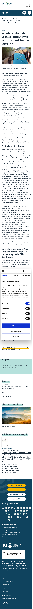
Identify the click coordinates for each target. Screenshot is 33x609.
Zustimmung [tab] (5, 275)
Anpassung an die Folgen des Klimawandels (12, 530)
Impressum (5, 578)
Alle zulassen (16, 325)
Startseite (4, 18)
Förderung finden (16, 485)
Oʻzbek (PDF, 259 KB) (10, 472)
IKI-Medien (13, 18)
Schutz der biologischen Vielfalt (9, 534)
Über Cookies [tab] (26, 275)
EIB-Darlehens (12, 264)
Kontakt (4, 588)
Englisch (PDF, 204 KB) (10, 466)
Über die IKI (16, 499)
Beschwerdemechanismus (9, 598)
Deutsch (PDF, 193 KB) (10, 464)
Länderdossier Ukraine (8, 426)
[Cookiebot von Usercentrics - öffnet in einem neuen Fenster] (23, 271)
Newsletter (5, 591)
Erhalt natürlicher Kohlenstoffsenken (11, 532)
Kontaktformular (6, 396)
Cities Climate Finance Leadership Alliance (16, 142)
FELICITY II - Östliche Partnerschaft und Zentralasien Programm (15, 366)
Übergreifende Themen (7, 537)
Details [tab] (16, 275)
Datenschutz (5, 584)
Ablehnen (16, 336)
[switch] (27, 308)
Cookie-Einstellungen (8, 581)
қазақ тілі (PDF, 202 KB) (11, 468)
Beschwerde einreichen (16, 494)
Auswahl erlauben (16, 331)
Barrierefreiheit (6, 595)
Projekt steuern (16, 490)
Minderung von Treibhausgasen (9, 527)
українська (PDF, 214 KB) (11, 470)
